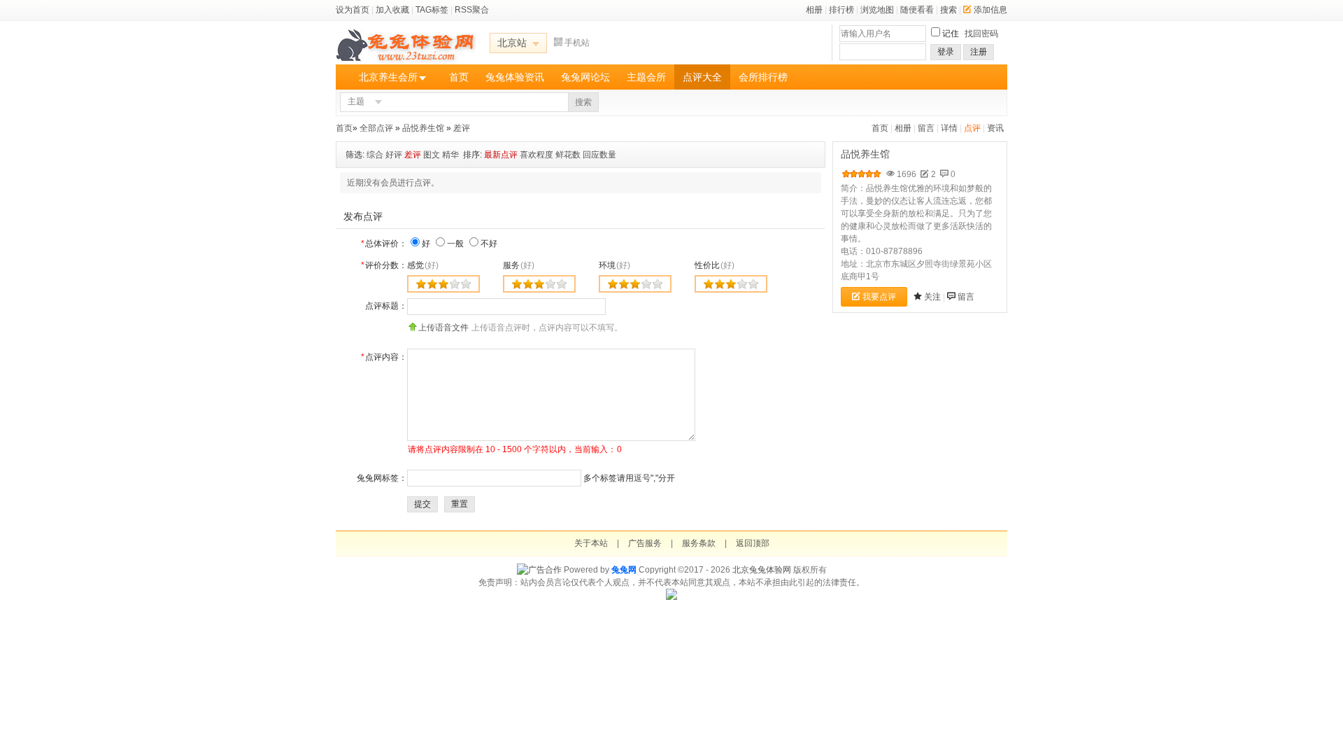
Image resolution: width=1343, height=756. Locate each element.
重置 (459, 504)
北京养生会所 (388, 77)
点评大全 (702, 77)
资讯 (995, 128)
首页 (459, 77)
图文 (431, 155)
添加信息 (990, 10)
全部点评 (376, 128)
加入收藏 (392, 10)
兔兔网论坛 (585, 77)
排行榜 (841, 10)
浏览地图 (877, 10)
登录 (945, 52)
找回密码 (981, 33)
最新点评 (501, 155)
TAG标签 (431, 10)
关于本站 (591, 543)
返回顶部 (752, 543)
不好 (489, 243)
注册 (978, 52)
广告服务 (645, 543)
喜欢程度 (536, 155)
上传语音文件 (443, 327)
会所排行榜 (763, 77)
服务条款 (699, 543)
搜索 (948, 10)
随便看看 (917, 10)
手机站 (577, 43)
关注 (932, 297)
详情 (949, 128)
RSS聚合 (472, 10)
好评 (393, 155)
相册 (814, 10)
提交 (422, 504)
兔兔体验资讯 (514, 77)
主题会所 (646, 77)
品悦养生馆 (423, 128)
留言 (926, 128)
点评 (972, 128)
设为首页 (352, 10)
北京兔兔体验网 (761, 570)
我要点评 (879, 297)
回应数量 (599, 155)
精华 (450, 155)
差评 (461, 128)
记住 (950, 33)
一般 (455, 243)
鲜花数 (568, 155)
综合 (375, 155)
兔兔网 (624, 570)
